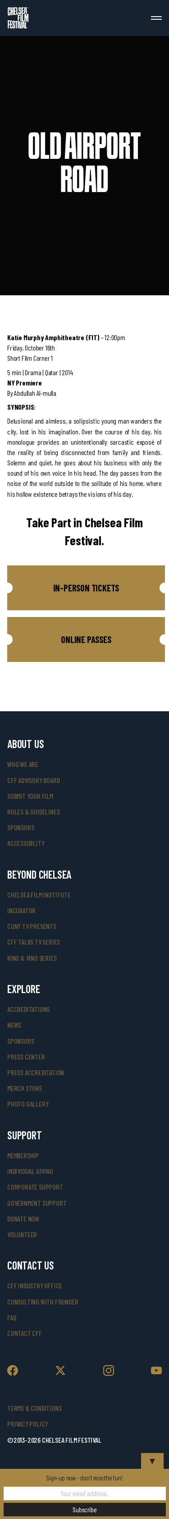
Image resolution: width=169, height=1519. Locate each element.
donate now (23, 1218)
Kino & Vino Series (31, 958)
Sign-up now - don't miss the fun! (84, 1478)
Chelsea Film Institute (39, 894)
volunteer (22, 1234)
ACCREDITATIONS (28, 1009)
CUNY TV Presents (31, 926)
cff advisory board (33, 780)
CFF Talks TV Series (33, 941)
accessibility (25, 843)
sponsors (20, 827)
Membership (23, 1155)
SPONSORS (20, 1041)
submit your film (30, 796)
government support (36, 1203)
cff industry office (34, 1285)
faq (11, 1317)
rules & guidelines (33, 811)
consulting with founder (42, 1301)
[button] (86, 587)
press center (26, 1056)
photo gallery (27, 1103)
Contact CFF (24, 1333)
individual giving (30, 1171)
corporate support (35, 1186)
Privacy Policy (27, 1423)
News (14, 1024)
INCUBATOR (21, 910)
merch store (24, 1088)
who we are (22, 764)
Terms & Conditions (34, 1408)
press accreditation (35, 1072)
